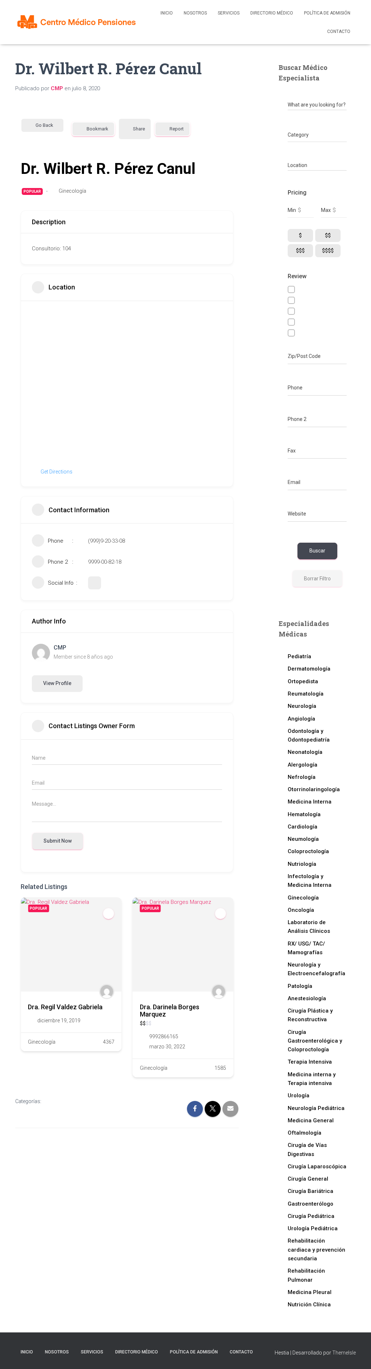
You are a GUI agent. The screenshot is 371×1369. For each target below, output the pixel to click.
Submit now (57, 841)
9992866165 (159, 1036)
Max (326, 210)
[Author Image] (102, 991)
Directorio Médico (271, 13)
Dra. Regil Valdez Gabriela (61, 1007)
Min (292, 210)
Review (297, 276)
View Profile (57, 683)
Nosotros (195, 13)
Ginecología (72, 191)
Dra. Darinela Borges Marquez (165, 1010)
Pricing (297, 192)
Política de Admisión (327, 13)
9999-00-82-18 (104, 562)
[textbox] (298, 134)
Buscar (317, 551)
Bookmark (97, 129)
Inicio (167, 13)
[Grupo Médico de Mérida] (77, 22)
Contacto (338, 31)
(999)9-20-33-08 (106, 541)
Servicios (228, 13)
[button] (26, 990)
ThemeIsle (344, 1353)
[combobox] (317, 135)
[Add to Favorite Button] (104, 913)
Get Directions (56, 472)
